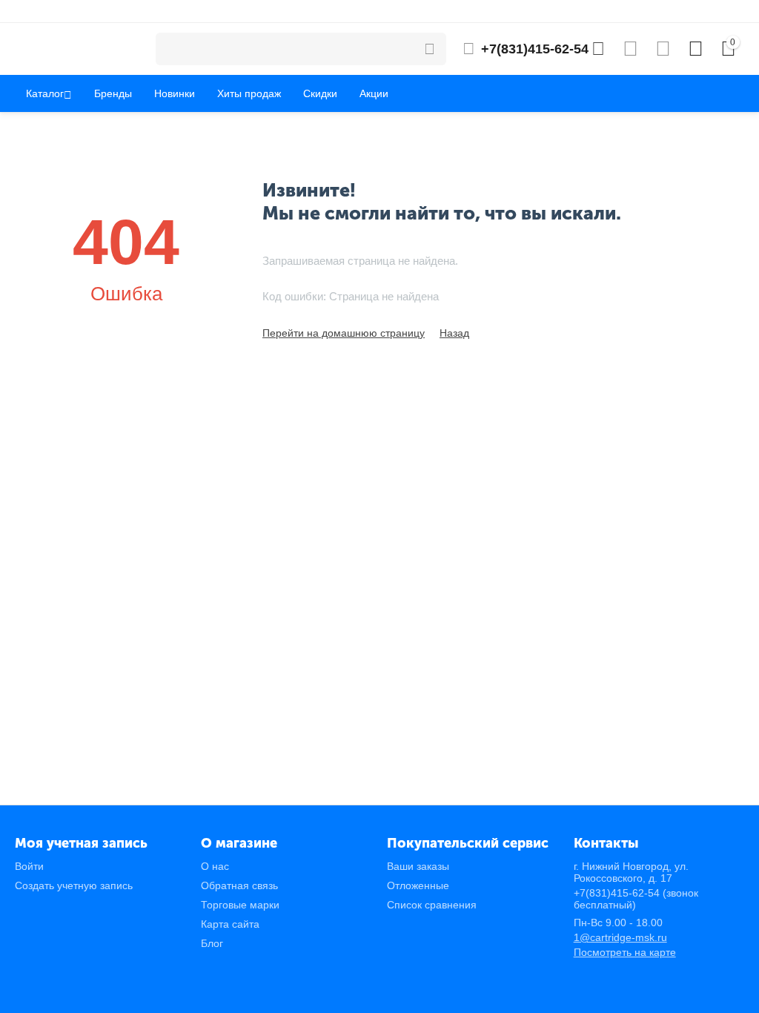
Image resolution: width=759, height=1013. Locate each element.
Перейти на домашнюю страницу (343, 333)
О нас (215, 866)
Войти (29, 866)
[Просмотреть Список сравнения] (630, 49)
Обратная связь (239, 885)
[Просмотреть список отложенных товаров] (663, 49)
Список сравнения (432, 905)
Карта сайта (230, 924)
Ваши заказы (418, 866)
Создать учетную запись (74, 885)
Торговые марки (240, 905)
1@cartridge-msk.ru (620, 937)
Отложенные (418, 885)
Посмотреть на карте (625, 952)
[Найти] (430, 49)
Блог (212, 943)
